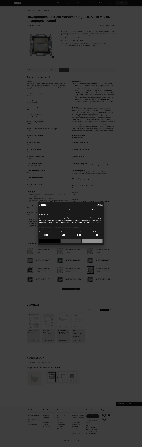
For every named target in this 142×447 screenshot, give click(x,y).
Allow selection (71, 241)
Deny (49, 241)
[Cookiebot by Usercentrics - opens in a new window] (96, 205)
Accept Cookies (92, 241)
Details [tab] (71, 209)
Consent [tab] (49, 209)
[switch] (63, 235)
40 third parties (51, 227)
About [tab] (93, 209)
